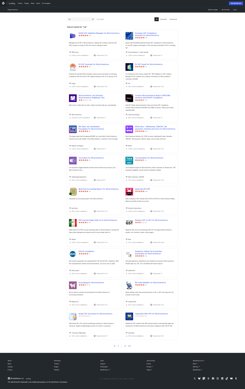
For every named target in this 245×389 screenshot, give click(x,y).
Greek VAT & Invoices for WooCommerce (95, 314)
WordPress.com (199, 360)
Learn (102, 360)
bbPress (196, 367)
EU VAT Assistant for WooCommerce (94, 64)
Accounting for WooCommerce (91, 283)
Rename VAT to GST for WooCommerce (151, 220)
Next (129, 346)
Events (149, 364)
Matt (195, 364)
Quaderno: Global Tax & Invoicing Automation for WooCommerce (148, 252)
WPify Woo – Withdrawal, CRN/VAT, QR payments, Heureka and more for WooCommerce (155, 128)
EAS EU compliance (86, 251)
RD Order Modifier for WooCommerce (150, 283)
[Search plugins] (93, 19)
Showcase (57, 360)
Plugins (56, 367)
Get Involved (151, 360)
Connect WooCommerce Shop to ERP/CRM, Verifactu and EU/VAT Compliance (152, 96)
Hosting (10, 367)
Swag (149, 370)
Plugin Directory (13, 9)
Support (102, 364)
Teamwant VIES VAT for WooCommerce (151, 314)
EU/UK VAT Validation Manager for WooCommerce (99, 33)
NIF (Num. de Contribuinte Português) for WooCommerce (91, 128)
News (9, 364)
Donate (150, 367)
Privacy (10, 370)
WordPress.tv (105, 370)
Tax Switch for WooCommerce (91, 158)
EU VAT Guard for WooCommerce (149, 64)
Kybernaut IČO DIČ (142, 189)
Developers (104, 367)
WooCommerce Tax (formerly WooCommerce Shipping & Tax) (92, 96)
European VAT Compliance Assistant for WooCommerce (147, 34)
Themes (56, 364)
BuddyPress (197, 370)
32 (125, 346)
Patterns (56, 370)
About (9, 360)
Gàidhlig (28, 378)
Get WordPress (236, 3)
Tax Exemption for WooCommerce (149, 158)
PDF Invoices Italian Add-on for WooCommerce (98, 220)
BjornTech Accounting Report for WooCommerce (99, 189)
